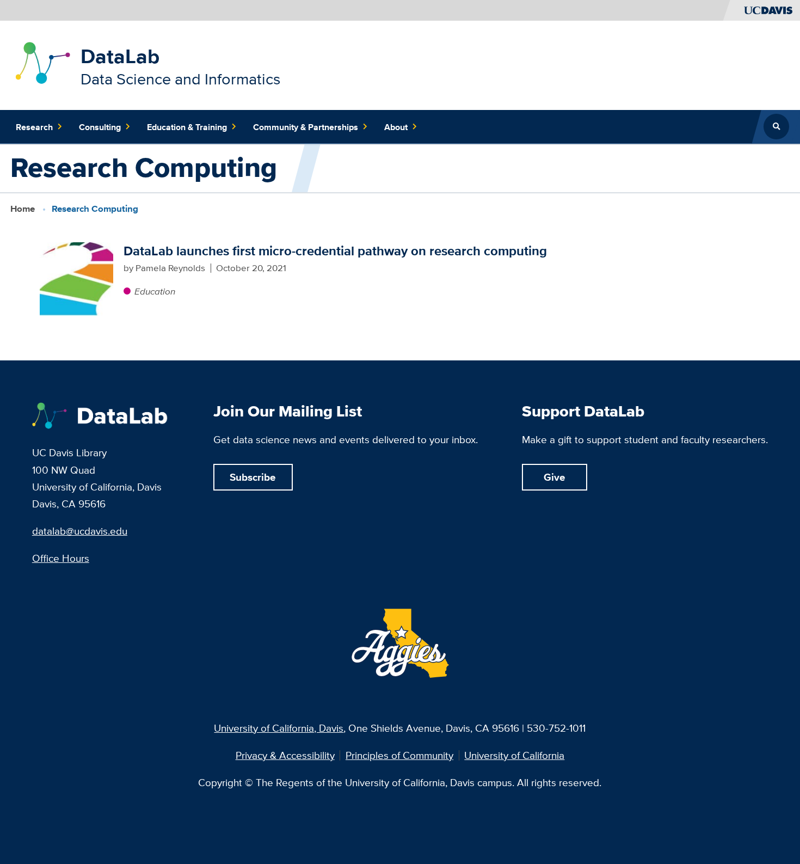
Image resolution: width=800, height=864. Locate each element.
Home (22, 209)
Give (554, 477)
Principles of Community (399, 755)
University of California (514, 755)
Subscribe (253, 477)
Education (154, 291)
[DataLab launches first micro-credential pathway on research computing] (76, 279)
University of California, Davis (278, 728)
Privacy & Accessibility (285, 755)
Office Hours (60, 558)
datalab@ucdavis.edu (79, 530)
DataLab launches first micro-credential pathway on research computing (335, 250)
